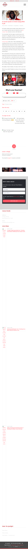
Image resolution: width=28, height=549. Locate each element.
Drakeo (10, 104)
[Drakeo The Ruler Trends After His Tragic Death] (8, 135)
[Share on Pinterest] (11, 111)
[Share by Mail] (24, 111)
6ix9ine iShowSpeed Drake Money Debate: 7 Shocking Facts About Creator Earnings (15, 428)
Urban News (4, 530)
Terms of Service (20, 545)
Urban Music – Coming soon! (8, 535)
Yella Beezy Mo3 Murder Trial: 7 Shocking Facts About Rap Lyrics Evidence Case (16, 329)
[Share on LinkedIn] (14, 111)
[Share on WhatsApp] (8, 111)
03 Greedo (7, 104)
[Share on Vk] (19, 111)
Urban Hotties (5, 533)
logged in (10, 158)
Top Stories (17, 25)
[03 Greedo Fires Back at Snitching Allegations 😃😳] (8, 123)
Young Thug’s (5, 41)
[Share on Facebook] (3, 111)
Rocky (22, 25)
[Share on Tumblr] (16, 111)
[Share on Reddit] (22, 111)
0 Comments (10, 25)
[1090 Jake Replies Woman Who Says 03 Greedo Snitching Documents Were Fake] (20, 123)
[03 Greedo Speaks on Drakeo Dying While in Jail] (12, 15)
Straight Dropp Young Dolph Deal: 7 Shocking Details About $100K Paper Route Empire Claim (16, 231)
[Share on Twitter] (6, 111)
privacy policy (17, 196)
